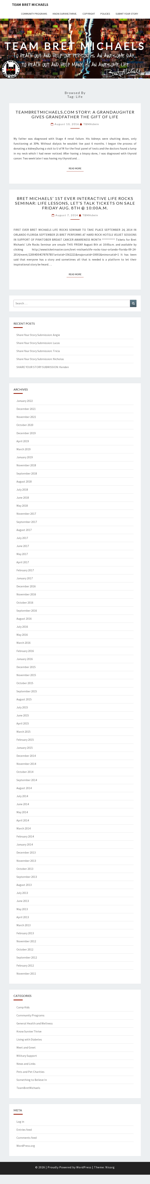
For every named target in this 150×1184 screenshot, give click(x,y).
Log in (20, 1121)
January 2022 (24, 401)
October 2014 (24, 772)
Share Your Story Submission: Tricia (38, 351)
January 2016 (24, 659)
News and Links (25, 1064)
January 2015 (24, 747)
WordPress (83, 1167)
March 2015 (23, 731)
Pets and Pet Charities (30, 1072)
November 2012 (26, 941)
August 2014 (24, 788)
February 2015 (25, 739)
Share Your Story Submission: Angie (38, 335)
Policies (105, 13)
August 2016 (24, 618)
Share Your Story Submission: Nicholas (40, 359)
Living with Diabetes (29, 1039)
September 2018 (26, 473)
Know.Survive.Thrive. (65, 13)
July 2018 (22, 489)
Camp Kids (23, 1007)
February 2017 (25, 570)
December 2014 (26, 756)
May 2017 (22, 554)
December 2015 (26, 667)
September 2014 (26, 780)
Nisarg (110, 1167)
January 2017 (24, 578)
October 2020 (24, 425)
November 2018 (26, 465)
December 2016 (26, 586)
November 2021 (26, 417)
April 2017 (22, 562)
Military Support (26, 1055)
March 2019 (23, 449)
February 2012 (25, 965)
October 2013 (24, 869)
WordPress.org (25, 1145)
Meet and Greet (26, 1047)
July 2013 (22, 893)
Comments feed (26, 1137)
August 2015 (24, 699)
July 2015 (22, 707)
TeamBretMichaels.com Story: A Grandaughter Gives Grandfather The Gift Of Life (75, 114)
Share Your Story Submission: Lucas (38, 343)
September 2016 (26, 610)
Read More (76, 168)
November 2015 (26, 675)
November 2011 (26, 973)
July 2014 (22, 796)
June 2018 (22, 497)
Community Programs (34, 13)
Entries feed (24, 1129)
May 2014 (22, 812)
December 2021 (26, 409)
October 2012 (24, 949)
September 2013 (26, 877)
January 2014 (24, 844)
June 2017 (22, 546)
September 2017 (26, 522)
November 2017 (26, 513)
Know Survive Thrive (29, 1031)
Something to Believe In (31, 1080)
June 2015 (22, 715)
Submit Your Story (127, 13)
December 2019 (26, 433)
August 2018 (24, 481)
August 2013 (24, 885)
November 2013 (26, 860)
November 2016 (26, 594)
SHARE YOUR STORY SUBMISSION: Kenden (42, 367)
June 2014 (22, 804)
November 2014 (26, 764)
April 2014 (22, 820)
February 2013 (25, 933)
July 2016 (22, 626)
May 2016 (22, 634)
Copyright (88, 13)
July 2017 (22, 538)
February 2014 (25, 836)
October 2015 (24, 683)
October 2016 (24, 602)
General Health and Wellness (34, 1023)
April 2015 (22, 723)
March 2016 (23, 642)
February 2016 (25, 651)
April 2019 (22, 441)
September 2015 (26, 691)
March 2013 (23, 925)
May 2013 (22, 909)
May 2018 (22, 505)
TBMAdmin (91, 124)
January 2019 (24, 457)
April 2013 (22, 917)
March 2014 (23, 828)
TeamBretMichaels (28, 1088)
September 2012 (26, 957)
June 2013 (22, 901)
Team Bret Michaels (30, 4)
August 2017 (24, 530)
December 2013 (26, 852)
